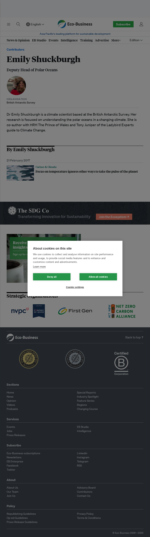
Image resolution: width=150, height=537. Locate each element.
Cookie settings (75, 287)
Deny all (51, 277)
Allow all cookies (98, 277)
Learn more (39, 266)
